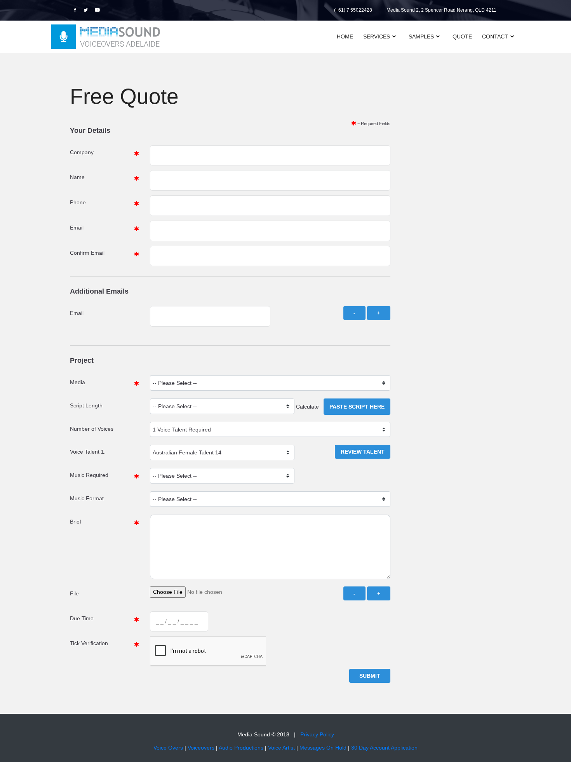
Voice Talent (84, 452)
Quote (462, 36)
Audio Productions (241, 748)
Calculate (310, 407)
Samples (421, 36)
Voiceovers (201, 748)
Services (376, 36)
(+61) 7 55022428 (353, 10)
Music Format (87, 498)
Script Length (86, 405)
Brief (75, 521)
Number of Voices (91, 429)
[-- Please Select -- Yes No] (222, 476)
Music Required (89, 475)
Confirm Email (87, 253)
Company (82, 152)
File (74, 593)
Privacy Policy (317, 734)
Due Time (82, 618)
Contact (495, 36)
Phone (78, 202)
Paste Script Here (357, 407)
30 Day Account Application (384, 748)
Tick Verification (89, 643)
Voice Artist (281, 748)
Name (77, 177)
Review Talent (363, 452)
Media (77, 382)
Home (345, 36)
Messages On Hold (322, 748)
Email (77, 227)
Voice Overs (168, 748)
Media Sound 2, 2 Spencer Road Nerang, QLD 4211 (441, 10)
